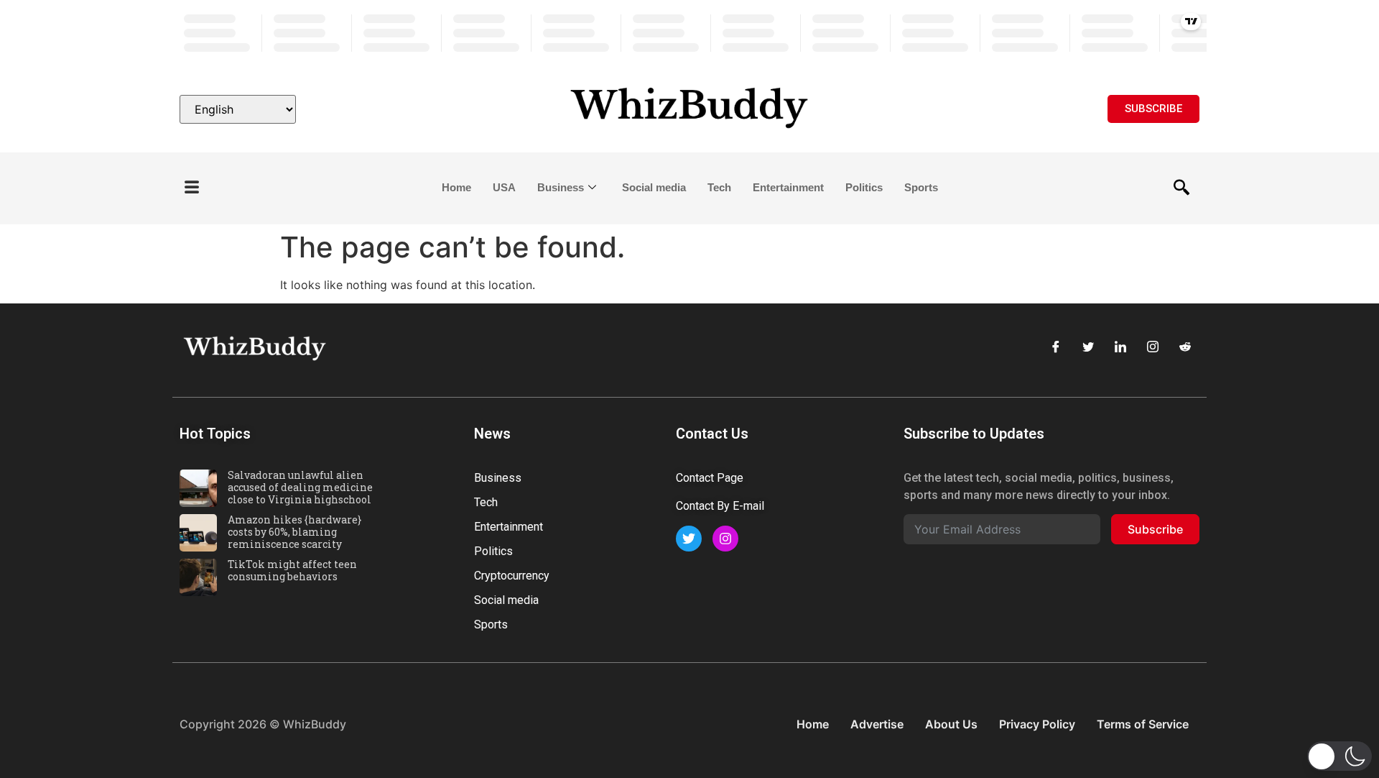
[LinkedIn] (1120, 346)
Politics (864, 187)
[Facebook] (1056, 346)
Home (456, 187)
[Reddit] (1185, 346)
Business (560, 187)
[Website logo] (689, 109)
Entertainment (788, 187)
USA (504, 187)
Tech (719, 187)
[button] (192, 188)
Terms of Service (1143, 724)
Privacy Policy (1037, 724)
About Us (951, 724)
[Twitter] (1088, 346)
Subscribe (1155, 529)
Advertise (877, 724)
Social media (654, 187)
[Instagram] (1153, 346)
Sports (921, 187)
